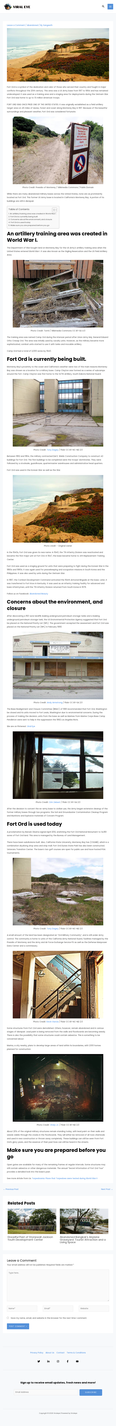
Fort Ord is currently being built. (24, 216)
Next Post (107, 1189)
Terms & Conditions (76, 1352)
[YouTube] (77, 1361)
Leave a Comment (16, 25)
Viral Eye (31, 726)
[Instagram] (58, 1361)
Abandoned (32, 25)
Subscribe (91, 1392)
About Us (50, 1352)
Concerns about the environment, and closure (31, 219)
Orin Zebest (54, 802)
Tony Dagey (52, 450)
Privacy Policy (36, 1352)
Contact (60, 1352)
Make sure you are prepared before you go (29, 225)
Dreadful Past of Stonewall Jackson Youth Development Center (30, 1238)
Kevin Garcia (53, 1021)
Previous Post (11, 1189)
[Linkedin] (48, 1361)
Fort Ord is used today (20, 222)
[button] (103, 7)
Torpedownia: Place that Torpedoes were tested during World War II (64, 1178)
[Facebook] (67, 1361)
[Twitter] (38, 1361)
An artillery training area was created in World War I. (33, 213)
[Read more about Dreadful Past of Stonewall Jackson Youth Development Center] (32, 1221)
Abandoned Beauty (38, 593)
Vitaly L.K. (54, 1125)
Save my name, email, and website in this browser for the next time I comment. (49, 1318)
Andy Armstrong (54, 702)
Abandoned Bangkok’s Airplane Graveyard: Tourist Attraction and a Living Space (83, 1239)
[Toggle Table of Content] (53, 210)
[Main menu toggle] (110, 7)
